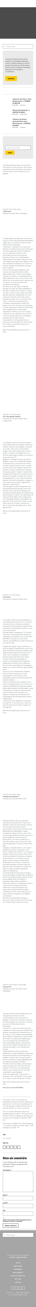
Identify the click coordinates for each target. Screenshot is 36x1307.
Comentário (7, 1170)
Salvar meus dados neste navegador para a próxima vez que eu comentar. (17, 1220)
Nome (5, 1195)
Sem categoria (7, 1138)
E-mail (5, 1203)
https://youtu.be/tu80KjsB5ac (13, 1087)
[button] (33, 3)
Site (4, 1210)
